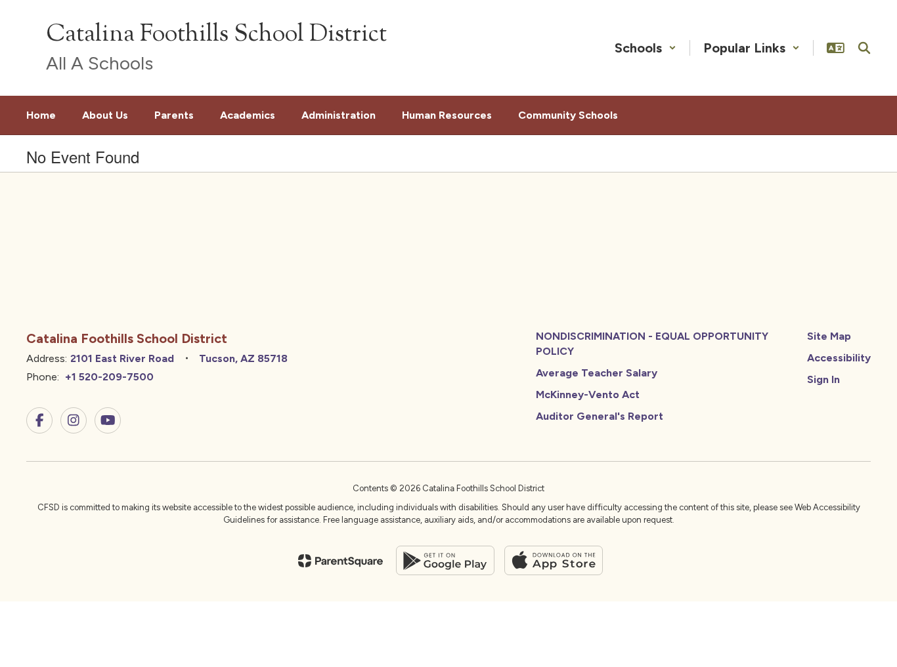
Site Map (829, 336)
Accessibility (839, 358)
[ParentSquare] (340, 561)
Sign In (823, 379)
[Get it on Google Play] (445, 560)
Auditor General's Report (599, 416)
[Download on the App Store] (553, 560)
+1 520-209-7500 (109, 377)
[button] (645, 48)
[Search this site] (864, 47)
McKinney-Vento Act (588, 394)
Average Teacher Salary (596, 373)
